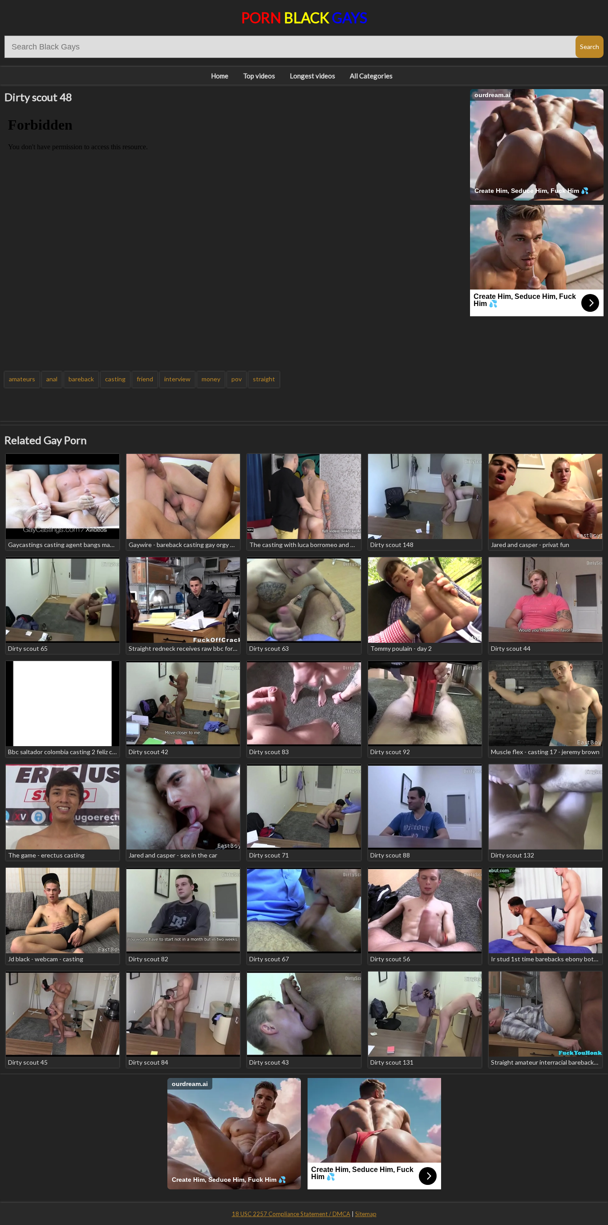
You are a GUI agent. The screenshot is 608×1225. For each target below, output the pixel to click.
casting (115, 379)
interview (177, 379)
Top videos (259, 76)
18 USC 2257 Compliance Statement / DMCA (291, 1213)
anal (51, 379)
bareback (81, 379)
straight (264, 379)
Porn (304, 17)
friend (145, 379)
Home (219, 76)
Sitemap (366, 1213)
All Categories (371, 76)
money (211, 379)
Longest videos (312, 76)
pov (236, 379)
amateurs (22, 379)
